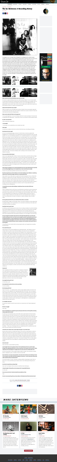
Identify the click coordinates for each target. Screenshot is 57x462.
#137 (45, 438)
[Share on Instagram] (7, 13)
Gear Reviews (15, 4)
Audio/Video (25, 4)
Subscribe (47, 4)
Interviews (9, 4)
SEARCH (55, 1)
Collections (34, 4)
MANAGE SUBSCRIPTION (46, 1)
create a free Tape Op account (20, 380)
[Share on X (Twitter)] (5, 13)
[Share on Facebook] (3, 13)
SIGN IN (52, 1)
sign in (28, 380)
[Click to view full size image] (19, 37)
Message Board (30, 457)
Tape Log (38, 4)
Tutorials (19, 4)
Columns (29, 4)
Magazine (42, 4)
